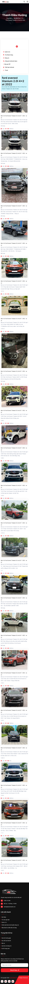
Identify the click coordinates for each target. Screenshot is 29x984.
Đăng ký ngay (13, 970)
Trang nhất (9, 18)
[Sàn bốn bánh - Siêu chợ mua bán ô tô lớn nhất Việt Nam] (5, 1)
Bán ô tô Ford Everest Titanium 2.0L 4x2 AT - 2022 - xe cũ (14, 116)
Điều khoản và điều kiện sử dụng (9, 927)
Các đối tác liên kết (6, 940)
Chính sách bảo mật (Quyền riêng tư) (10, 925)
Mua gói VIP (7, 64)
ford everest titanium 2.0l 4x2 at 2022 (15, 20)
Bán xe (3, 943)
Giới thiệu (4, 917)
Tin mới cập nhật (6, 919)
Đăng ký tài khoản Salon (11, 61)
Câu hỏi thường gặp (6, 938)
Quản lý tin (7, 52)
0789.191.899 (7, 900)
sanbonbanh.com (14, 977)
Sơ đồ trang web (6, 948)
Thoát (6, 70)
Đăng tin (7, 58)
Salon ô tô (4, 922)
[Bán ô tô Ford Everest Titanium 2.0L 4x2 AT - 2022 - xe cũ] (14, 103)
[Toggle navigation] (27, 2)
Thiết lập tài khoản (9, 67)
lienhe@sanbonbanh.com (9, 906)
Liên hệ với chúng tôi (6, 946)
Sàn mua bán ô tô (18, 18)
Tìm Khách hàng (9, 55)
